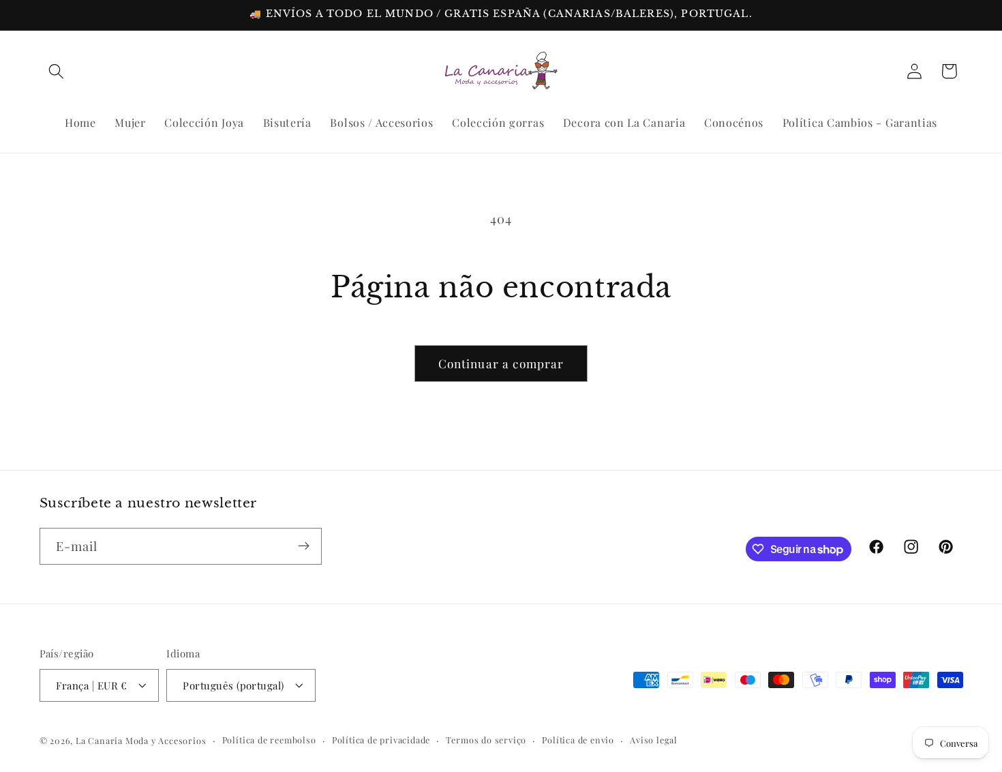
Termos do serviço (486, 739)
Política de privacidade (381, 739)
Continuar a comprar (501, 363)
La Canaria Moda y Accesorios (141, 740)
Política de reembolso (269, 739)
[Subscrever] (303, 546)
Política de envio (578, 739)
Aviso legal (654, 739)
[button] (57, 71)
